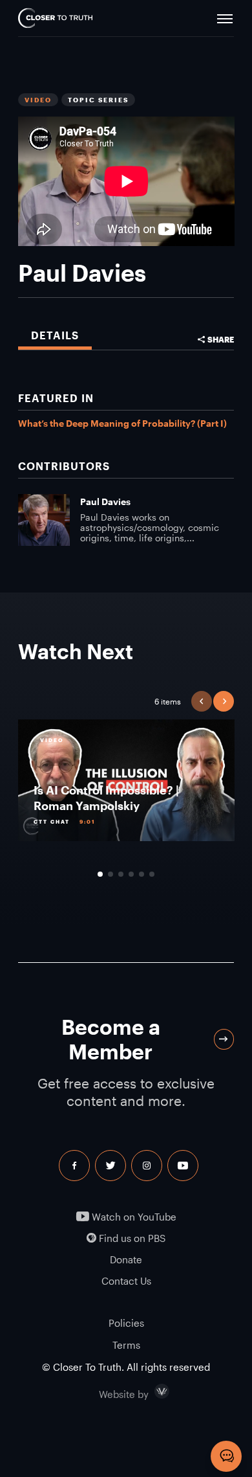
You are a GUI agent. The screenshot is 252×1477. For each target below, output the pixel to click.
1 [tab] (100, 874)
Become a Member (110, 1039)
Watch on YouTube (132, 1217)
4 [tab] (131, 874)
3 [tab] (120, 874)
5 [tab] (141, 874)
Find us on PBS (130, 1238)
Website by (151, 1391)
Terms (126, 1345)
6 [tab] (151, 874)
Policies (126, 1323)
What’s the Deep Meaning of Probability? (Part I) (122, 423)
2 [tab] (110, 874)
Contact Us (126, 1281)
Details (55, 335)
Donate (126, 1259)
